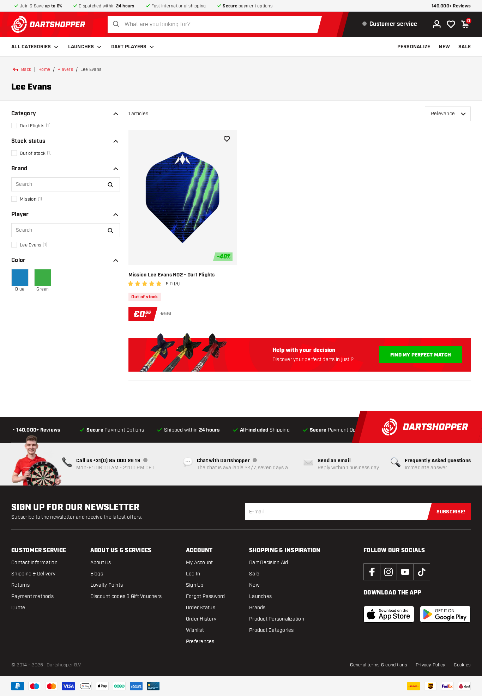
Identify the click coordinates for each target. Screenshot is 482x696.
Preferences (200, 642)
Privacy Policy (431, 665)
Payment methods (32, 596)
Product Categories (271, 630)
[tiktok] (421, 571)
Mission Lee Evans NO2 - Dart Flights (171, 275)
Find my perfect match (420, 355)
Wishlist (195, 630)
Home (44, 69)
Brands (257, 608)
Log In (193, 574)
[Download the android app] (445, 614)
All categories (31, 47)
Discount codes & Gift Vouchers (126, 596)
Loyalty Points (106, 585)
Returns (20, 585)
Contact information (34, 563)
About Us (100, 563)
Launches (81, 47)
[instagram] (388, 571)
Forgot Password (205, 596)
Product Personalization (276, 619)
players (65, 69)
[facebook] (371, 571)
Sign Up (195, 585)
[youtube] (405, 571)
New (254, 585)
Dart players (129, 47)
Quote (18, 608)
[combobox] (216, 24)
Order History (201, 619)
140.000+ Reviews (451, 6)
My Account (199, 563)
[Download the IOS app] (388, 614)
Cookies (462, 665)
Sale (254, 574)
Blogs (96, 574)
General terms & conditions (378, 665)
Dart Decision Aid (268, 563)
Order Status (200, 608)
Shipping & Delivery (33, 574)
